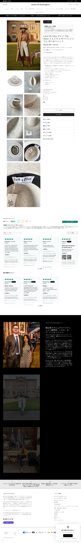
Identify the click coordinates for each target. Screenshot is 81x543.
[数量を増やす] (49, 104)
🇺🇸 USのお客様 (46, 122)
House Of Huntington (9, 537)
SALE (12, 9)
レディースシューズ (49, 9)
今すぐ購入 (58, 114)
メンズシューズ (40, 9)
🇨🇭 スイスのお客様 (47, 135)
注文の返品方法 (57, 504)
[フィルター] (68, 233)
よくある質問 (57, 510)
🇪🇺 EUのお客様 (46, 125)
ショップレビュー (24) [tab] (16, 232)
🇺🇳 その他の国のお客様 (48, 139)
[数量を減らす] (44, 104)
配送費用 (56, 502)
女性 (22, 9)
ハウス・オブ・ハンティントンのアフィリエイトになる (66, 506)
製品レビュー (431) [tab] (7, 232)
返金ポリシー (57, 516)
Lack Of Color (49, 52)
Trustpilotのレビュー (16, 510)
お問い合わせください (59, 500)
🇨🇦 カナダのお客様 (47, 132)
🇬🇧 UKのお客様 (46, 119)
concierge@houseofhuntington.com (10, 512)
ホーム (7, 9)
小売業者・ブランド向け (59, 512)
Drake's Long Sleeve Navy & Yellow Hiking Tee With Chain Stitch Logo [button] (48, 303)
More (30, 221)
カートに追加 (59, 110)
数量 (44, 102)
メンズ (17, 9)
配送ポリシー (57, 518)
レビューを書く (70, 222)
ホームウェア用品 (59, 9)
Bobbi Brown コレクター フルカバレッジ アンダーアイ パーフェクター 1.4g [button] (48, 261)
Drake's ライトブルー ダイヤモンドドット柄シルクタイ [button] (10, 303)
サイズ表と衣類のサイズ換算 (60, 498)
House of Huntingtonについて (60, 496)
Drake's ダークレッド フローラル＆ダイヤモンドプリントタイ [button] (10, 266)
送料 (47, 49)
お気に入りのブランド (40, 12)
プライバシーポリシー (59, 520)
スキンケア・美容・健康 (70, 9)
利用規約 (56, 514)
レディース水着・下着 (29, 9)
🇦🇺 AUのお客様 (46, 129)
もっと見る (40, 268)
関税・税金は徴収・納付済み (60, 508)
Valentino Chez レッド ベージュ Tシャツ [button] (29, 265)
